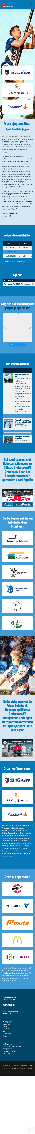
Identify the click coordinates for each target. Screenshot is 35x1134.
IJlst (4, 1031)
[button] (17, 340)
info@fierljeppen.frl (9, 999)
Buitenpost (6, 1024)
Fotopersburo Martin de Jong (12, 1046)
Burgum (5, 1026)
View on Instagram (18, 345)
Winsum (5, 1036)
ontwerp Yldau (10, 1068)
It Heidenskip (7, 1034)
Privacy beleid (7, 1014)
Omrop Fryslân (8, 1049)
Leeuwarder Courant (9, 1051)
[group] (17, 327)
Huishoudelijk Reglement (11, 1011)
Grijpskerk (6, 1029)
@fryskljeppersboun (17, 307)
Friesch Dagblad (8, 1053)
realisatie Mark (25, 1068)
